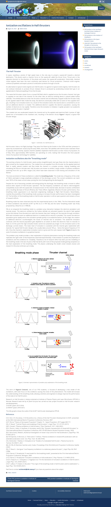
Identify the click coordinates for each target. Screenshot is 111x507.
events (86, 61)
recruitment (87, 65)
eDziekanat (81, 18)
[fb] (100, 1)
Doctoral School (22, 18)
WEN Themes (70, 505)
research (14, 472)
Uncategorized (88, 69)
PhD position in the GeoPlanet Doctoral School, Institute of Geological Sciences (92, 31)
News (33, 18)
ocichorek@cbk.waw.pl (27, 469)
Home (10, 18)
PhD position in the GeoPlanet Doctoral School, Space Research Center (93, 49)
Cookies (34, 491)
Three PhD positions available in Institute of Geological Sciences (21, 480)
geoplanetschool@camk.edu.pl (17, 1)
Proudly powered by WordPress (46, 505)
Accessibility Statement (64, 491)
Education (43, 18)
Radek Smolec (23, 28)
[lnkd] (103, 1)
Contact (71, 18)
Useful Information (58, 18)
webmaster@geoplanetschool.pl (93, 493)
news (9, 472)
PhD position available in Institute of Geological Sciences (62, 480)
